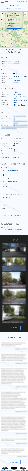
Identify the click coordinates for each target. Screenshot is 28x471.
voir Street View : (11, 22)
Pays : (2, 92)
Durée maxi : (4, 80)
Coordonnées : (5, 104)
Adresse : (3, 96)
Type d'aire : (4, 73)
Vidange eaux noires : (7, 148)
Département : (5, 94)
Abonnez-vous (23, 1)
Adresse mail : (5, 121)
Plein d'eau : (4, 143)
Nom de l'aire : (5, 76)
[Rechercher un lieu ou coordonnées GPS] (2, 19)
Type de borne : (5, 157)
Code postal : (4, 102)
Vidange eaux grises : (7, 146)
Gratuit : (3, 208)
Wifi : (2, 141)
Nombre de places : (6, 78)
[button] (14, 30)
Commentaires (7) (11, 25)
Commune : (4, 100)
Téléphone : (4, 116)
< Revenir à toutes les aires (14, 8)
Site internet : (4, 125)
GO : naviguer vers (11, 23)
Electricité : (4, 138)
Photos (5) (9, 27)
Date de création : (6, 61)
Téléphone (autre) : (6, 118)
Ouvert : (3, 82)
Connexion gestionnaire (7, 470)
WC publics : (4, 153)
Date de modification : (7, 63)
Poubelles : (4, 151)
